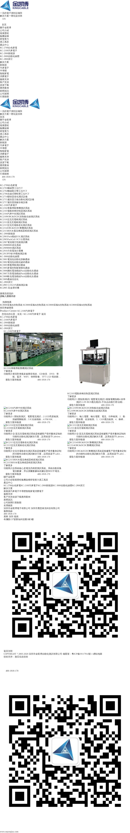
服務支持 (4, 79)
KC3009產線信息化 (9, 279)
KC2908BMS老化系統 (10, 245)
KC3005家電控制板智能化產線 (15, 268)
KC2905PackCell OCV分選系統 (14, 239)
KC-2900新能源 (7, 53)
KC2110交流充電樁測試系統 (13, 219)
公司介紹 (4, 30)
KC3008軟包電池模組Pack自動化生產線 (19, 276)
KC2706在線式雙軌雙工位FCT (14, 194)
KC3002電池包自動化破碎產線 (15, 262)
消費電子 (4, 76)
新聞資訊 (4, 91)
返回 (43, 314)
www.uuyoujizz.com (9, 831)
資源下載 (4, 85)
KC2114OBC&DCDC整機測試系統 (16, 228)
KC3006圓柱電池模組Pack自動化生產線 (19, 271)
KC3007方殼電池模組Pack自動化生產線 (19, 273)
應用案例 (4, 88)
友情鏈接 (8, 505)
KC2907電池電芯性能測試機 (13, 242)
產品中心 (4, 45)
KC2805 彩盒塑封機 (9, 288)
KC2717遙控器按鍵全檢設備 (13, 202)
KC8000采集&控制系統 (11, 305)
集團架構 (4, 36)
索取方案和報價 (13, 380)
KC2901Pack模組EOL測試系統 (14, 236)
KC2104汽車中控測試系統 (12, 214)
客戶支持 (4, 82)
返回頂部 (8, 651)
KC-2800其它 (6, 59)
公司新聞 (4, 94)
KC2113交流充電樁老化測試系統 (16, 225)
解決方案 (4, 62)
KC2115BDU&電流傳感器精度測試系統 (19, 231)
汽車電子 (4, 68)
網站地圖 (97, 654)
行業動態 (4, 96)
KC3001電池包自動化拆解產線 (15, 259)
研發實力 (4, 39)
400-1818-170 (43, 380)
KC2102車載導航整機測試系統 (15, 208)
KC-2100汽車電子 (8, 50)
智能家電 (4, 73)
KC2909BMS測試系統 (10, 248)
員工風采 (4, 42)
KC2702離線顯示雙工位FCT (13, 191)
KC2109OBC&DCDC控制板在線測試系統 (20, 216)
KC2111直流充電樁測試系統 (13, 222)
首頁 (4, 24)
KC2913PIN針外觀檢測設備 (13, 253)
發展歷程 (4, 33)
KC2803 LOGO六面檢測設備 (14, 285)
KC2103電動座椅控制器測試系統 (16, 211)
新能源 (3, 65)
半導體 (3, 70)
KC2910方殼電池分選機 (11, 251)
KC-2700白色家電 (8, 48)
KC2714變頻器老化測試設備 (13, 196)
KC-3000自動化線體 (9, 56)
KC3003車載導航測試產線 (12, 265)
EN (4, 19)
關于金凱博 (5, 27)
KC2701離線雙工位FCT (11, 188)
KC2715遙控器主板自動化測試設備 (17, 199)
